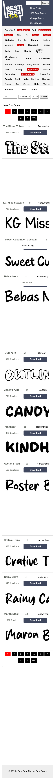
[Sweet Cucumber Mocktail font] (26, 258)
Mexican (35, 79)
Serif (34, 30)
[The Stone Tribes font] (26, 145)
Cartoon (46, 40)
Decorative (10, 74)
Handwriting (44, 202)
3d (27, 35)
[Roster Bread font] (26, 482)
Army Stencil (33, 64)
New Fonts (35, 8)
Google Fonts (37, 18)
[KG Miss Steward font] (26, 221)
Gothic (8, 69)
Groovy (26, 84)
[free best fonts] (13, 13)
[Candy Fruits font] (26, 409)
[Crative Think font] (26, 559)
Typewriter (33, 69)
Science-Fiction (40, 51)
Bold (17, 51)
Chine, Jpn (45, 74)
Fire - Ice (22, 40)
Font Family (36, 23)
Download (35, 132)
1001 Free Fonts (37, 13)
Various (46, 84)
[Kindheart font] (26, 446)
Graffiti (47, 35)
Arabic (18, 79)
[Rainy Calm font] (26, 596)
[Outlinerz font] (26, 372)
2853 (34, 118)
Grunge (8, 84)
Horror (28, 58)
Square (8, 64)
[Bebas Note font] (26, 295)
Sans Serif (10, 30)
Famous (46, 45)
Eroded (8, 35)
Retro (20, 45)
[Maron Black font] (26, 633)
